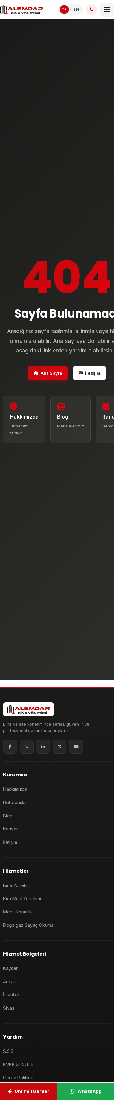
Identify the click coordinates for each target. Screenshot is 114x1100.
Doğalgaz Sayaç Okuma (28, 925)
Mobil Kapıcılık (18, 911)
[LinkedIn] (43, 747)
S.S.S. (9, 1051)
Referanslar (15, 802)
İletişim (92, 373)
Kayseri (11, 968)
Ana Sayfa (51, 373)
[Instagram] (27, 747)
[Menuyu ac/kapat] (107, 10)
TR (64, 9)
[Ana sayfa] (21, 9)
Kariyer (10, 828)
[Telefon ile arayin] (91, 9)
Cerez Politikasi (19, 1077)
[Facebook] (10, 747)
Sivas (8, 1008)
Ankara (10, 981)
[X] (59, 747)
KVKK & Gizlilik (18, 1064)
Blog (8, 815)
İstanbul (11, 994)
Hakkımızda (15, 789)
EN (76, 9)
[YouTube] (76, 747)
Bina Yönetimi (17, 885)
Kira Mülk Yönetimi (22, 898)
